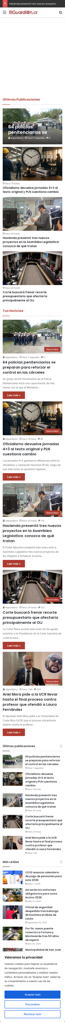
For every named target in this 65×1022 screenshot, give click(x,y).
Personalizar (32, 1004)
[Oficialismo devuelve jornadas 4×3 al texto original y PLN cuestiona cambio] (32, 163)
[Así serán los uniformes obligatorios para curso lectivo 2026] (13, 895)
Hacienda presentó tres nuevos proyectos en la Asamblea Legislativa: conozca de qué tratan (31, 242)
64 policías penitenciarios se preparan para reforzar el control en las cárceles (29, 367)
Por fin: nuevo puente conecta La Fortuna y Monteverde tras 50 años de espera (42, 934)
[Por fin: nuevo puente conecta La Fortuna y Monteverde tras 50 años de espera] (13, 933)
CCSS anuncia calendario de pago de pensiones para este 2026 (43, 876)
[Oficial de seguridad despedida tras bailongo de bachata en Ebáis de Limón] (13, 912)
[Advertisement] (32, 62)
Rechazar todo (32, 1014)
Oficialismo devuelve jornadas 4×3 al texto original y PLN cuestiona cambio (31, 190)
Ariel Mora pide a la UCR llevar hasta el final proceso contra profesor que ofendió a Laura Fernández (30, 702)
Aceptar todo (32, 994)
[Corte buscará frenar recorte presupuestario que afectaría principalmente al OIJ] (32, 268)
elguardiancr (17, 138)
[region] (32, 986)
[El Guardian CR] (23, 12)
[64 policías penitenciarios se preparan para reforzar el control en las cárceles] (32, 126)
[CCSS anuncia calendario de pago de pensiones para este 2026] (13, 877)
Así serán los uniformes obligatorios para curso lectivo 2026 (41, 893)
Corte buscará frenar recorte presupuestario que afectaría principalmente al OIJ (25, 296)
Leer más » (13, 395)
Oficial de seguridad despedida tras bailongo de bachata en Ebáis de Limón (41, 913)
